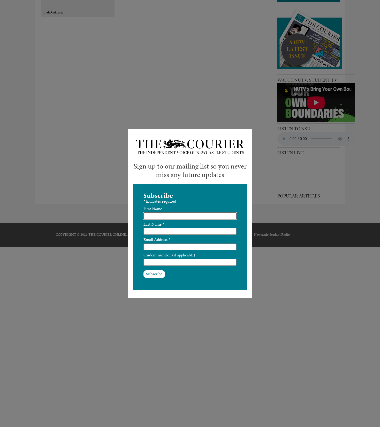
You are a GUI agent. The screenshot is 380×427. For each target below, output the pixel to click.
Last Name (153, 224)
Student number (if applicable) (169, 255)
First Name (152, 209)
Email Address (156, 239)
